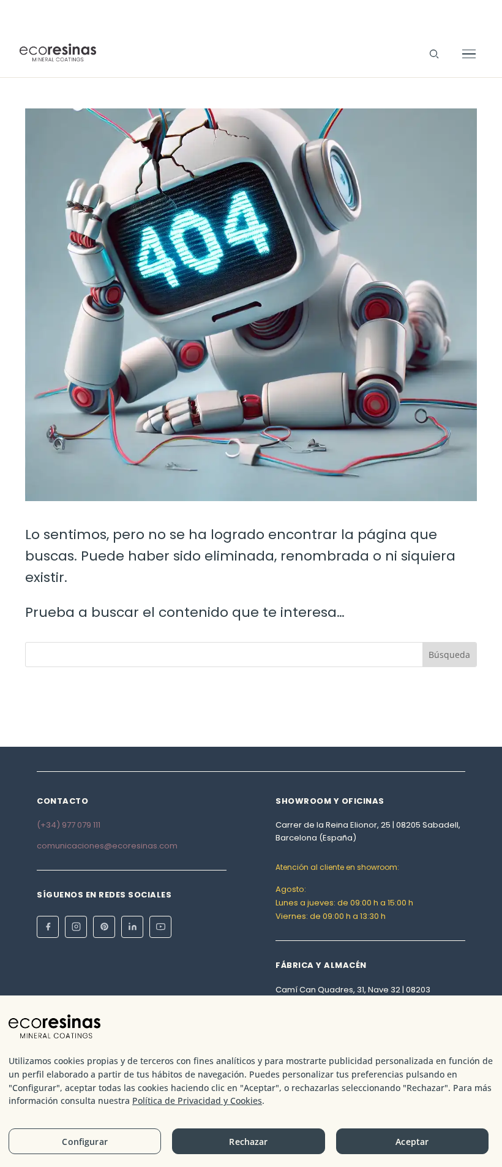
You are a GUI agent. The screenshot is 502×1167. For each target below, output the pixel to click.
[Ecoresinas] (58, 53)
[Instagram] (76, 927)
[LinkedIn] (132, 927)
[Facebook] (48, 927)
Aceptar (412, 1141)
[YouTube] (160, 927)
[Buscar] (434, 54)
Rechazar (248, 1141)
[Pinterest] (104, 927)
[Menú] (468, 53)
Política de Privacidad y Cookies (197, 1100)
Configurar (84, 1141)
